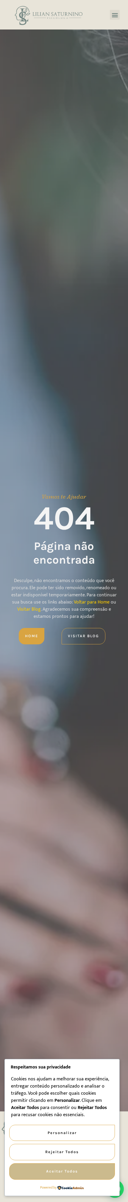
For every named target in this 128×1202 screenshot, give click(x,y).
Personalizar (62, 1132)
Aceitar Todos (62, 1171)
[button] (115, 15)
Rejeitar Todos (62, 1152)
